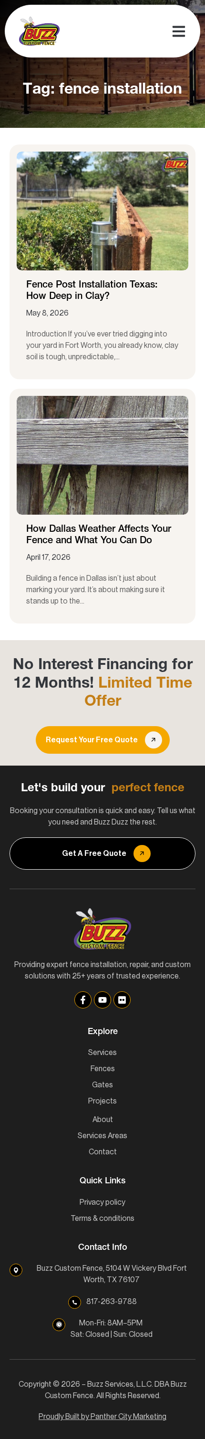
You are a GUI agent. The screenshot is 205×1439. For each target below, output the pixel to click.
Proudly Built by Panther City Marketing (102, 1416)
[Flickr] (122, 999)
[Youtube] (102, 999)
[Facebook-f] (83, 999)
